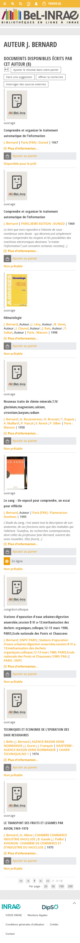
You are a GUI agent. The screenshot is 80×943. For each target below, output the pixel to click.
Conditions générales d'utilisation (25, 924)
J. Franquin (45, 746)
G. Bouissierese (31, 419)
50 (53, 886)
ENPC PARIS (28, 640)
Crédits (54, 924)
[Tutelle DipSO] (59, 907)
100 (61, 886)
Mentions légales (37, 915)
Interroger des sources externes (26, 84)
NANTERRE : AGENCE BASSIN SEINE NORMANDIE (38, 748)
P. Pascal (27, 423)
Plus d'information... (23, 148)
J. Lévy (36, 324)
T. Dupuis (67, 419)
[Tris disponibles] (6, 70)
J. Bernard (11, 142)
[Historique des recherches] (28, 3)
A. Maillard (11, 423)
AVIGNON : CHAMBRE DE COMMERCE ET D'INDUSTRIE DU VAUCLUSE (32, 845)
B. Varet (59, 324)
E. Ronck (41, 423)
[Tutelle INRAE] (20, 906)
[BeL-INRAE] (40, 16)
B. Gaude (44, 839)
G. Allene (26, 835)
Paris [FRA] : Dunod (34, 142)
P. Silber (55, 423)
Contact (10, 933)
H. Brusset (51, 419)
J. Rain (46, 328)
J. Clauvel (22, 328)
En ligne (17, 561)
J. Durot (30, 746)
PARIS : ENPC (13, 660)
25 (45, 886)
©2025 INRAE (14, 915)
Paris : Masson (37, 332)
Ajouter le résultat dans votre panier (36, 70)
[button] (7, 156)
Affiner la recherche (50, 77)
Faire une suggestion (19, 77)
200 (70, 886)
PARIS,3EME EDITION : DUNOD (43, 224)
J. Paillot (58, 839)
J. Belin (8, 742)
